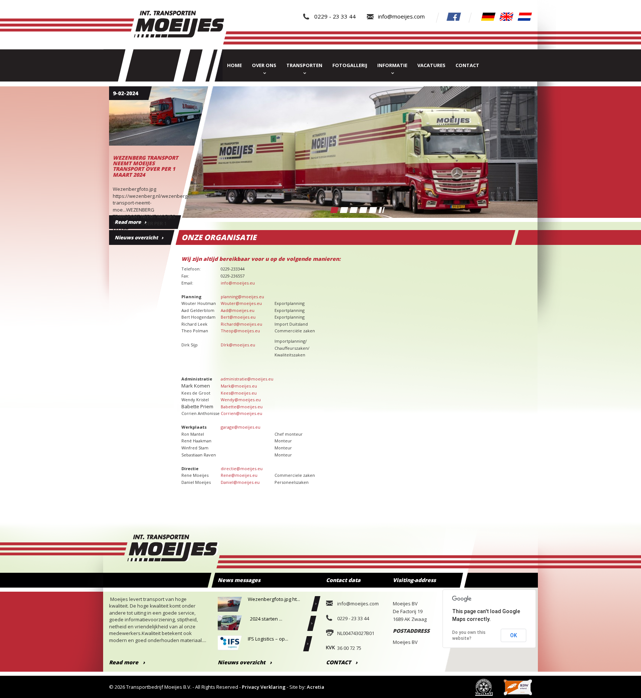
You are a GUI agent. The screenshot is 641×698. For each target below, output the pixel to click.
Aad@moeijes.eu (237, 310)
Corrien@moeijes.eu (241, 413)
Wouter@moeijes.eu (241, 303)
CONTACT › (342, 662)
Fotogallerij (349, 65)
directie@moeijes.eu (242, 468)
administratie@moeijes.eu (247, 379)
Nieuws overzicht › (139, 237)
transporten (304, 65)
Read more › (127, 662)
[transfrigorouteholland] (484, 687)
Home (234, 65)
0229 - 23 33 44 (335, 16)
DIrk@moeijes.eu (238, 345)
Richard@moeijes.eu (241, 324)
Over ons (264, 65)
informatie (392, 65)
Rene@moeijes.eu (239, 475)
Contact (467, 65)
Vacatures (431, 65)
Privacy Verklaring (264, 687)
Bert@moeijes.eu (238, 317)
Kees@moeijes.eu (239, 393)
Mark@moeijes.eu (239, 386)
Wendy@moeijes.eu (241, 399)
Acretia (315, 687)
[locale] (488, 16)
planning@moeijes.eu (242, 296)
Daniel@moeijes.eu (240, 482)
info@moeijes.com (401, 16)
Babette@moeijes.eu (242, 406)
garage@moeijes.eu (240, 427)
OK (513, 635)
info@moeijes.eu (238, 283)
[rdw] (518, 687)
